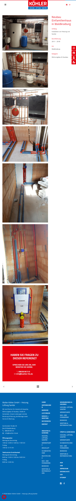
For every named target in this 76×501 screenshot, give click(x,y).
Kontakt (45, 424)
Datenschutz (65, 472)
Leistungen (46, 413)
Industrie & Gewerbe (46, 432)
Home (44, 402)
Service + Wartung (45, 417)
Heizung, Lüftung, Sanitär (45, 438)
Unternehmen (46, 406)
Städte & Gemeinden (67, 432)
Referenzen (46, 421)
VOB (61, 466)
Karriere (45, 410)
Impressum (64, 469)
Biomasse (45, 466)
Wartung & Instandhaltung (46, 471)
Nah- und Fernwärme (46, 462)
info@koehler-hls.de (11, 433)
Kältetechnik (46, 457)
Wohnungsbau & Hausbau (66, 403)
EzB (61, 474)
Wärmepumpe (46, 444)
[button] (4, 497)
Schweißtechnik (46, 452)
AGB (61, 463)
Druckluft (45, 448)
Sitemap (63, 477)
